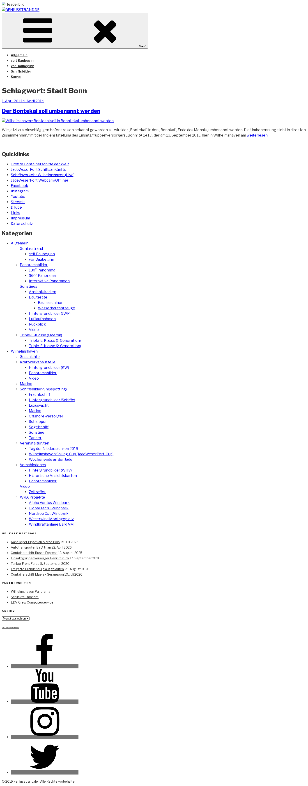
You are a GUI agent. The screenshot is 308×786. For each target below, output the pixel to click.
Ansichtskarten (42, 292)
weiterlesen (257, 135)
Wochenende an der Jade (50, 459)
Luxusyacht (39, 405)
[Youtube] (44, 701)
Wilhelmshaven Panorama (30, 591)
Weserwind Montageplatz (51, 519)
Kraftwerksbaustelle (37, 362)
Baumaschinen (50, 303)
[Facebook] (44, 666)
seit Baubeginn (23, 60)
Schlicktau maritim (25, 597)
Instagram (20, 191)
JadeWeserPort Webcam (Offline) (39, 180)
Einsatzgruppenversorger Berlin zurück (40, 558)
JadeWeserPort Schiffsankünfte (38, 169)
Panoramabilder (34, 265)
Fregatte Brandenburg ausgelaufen (37, 569)
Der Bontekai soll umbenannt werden (51, 111)
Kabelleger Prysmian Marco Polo (35, 542)
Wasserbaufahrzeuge (56, 308)
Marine (26, 384)
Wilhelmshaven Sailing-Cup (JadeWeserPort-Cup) (71, 454)
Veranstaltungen (34, 443)
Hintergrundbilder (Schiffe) (52, 400)
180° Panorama (42, 270)
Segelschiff (38, 427)
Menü (142, 46)
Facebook (19, 186)
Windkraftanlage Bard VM (51, 524)
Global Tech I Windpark (49, 508)
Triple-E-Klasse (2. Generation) (55, 346)
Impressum (20, 218)
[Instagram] (44, 737)
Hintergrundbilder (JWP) (50, 313)
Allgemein (19, 55)
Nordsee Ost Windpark (49, 513)
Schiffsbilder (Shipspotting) (43, 389)
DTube (16, 207)
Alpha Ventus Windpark (49, 503)
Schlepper (38, 421)
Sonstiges (28, 286)
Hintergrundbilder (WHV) (50, 470)
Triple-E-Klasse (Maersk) (41, 335)
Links (15, 213)
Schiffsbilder (21, 71)
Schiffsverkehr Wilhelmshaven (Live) (42, 175)
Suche (16, 77)
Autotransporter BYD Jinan (31, 547)
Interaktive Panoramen (49, 281)
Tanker (35, 438)
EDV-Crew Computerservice (32, 602)
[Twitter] (44, 772)
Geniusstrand (31, 248)
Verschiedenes (33, 465)
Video (34, 330)
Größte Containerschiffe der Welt (40, 164)
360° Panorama (42, 275)
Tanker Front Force (25, 563)
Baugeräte (38, 297)
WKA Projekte (32, 497)
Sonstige (36, 432)
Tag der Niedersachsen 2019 (53, 449)
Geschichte (30, 357)
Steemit (18, 202)
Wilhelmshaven (24, 351)
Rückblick (37, 324)
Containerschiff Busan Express (34, 553)
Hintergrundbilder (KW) (49, 367)
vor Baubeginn (22, 66)
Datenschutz (22, 223)
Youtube (18, 196)
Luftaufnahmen (42, 319)
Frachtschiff (39, 394)
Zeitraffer (37, 492)
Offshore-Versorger (46, 416)
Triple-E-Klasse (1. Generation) (55, 340)
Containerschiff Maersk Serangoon (37, 574)
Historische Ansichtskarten (53, 476)
